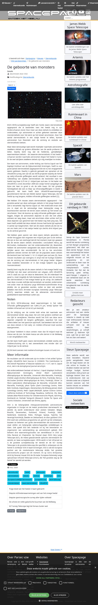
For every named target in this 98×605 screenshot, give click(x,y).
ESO (58, 476)
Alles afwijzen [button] (60, 595)
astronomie (41, 472)
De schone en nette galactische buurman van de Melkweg (32, 502)
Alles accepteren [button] (39, 595)
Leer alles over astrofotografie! (78, 105)
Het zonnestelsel (69, 4)
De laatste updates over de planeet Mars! (77, 195)
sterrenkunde (13, 472)
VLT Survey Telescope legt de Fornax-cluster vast (28, 506)
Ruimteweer (44, 564)
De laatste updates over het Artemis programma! (78, 78)
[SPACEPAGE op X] (67, 13)
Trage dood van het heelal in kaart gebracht (26, 489)
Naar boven (55, 549)
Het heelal (60, 6)
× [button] (95, 568)
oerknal (36, 476)
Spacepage (43, 562)
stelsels (26, 476)
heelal (27, 472)
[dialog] (49, 585)
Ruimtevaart (31, 5)
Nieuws (7, 3)
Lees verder (78, 574)
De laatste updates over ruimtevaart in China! (77, 138)
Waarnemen (81, 5)
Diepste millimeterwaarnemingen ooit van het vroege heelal (33, 493)
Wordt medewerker (77, 342)
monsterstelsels (13, 483)
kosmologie (48, 476)
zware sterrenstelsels (29, 483)
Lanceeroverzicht (47, 3)
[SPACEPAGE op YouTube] (81, 13)
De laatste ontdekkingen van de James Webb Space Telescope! (77, 49)
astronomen (56, 472)
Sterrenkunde (19, 5)
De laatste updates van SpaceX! (77, 166)
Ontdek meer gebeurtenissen (77, 294)
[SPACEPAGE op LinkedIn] (88, 13)
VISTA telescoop (55, 480)
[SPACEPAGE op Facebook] (74, 13)
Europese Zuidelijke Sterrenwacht (20, 480)
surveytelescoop (40, 480)
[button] (49, 578)
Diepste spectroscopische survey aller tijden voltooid (30, 497)
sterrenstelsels (13, 476)
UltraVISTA (43, 483)
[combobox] (77, 18)
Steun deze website (76, 393)
